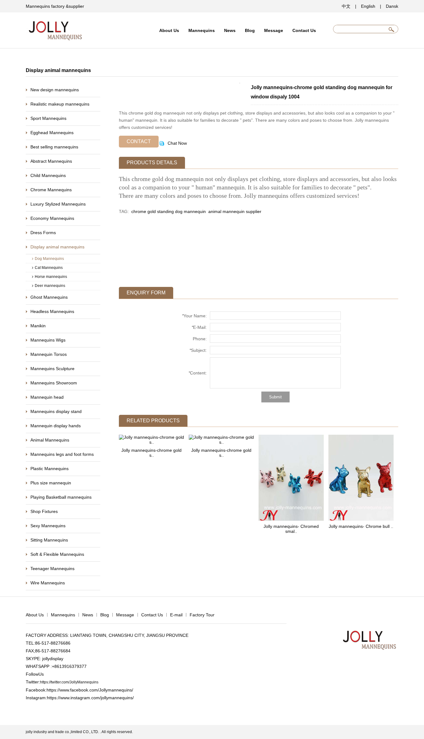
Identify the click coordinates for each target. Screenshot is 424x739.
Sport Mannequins (48, 118)
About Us (169, 30)
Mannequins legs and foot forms (62, 454)
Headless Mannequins (52, 311)
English (368, 6)
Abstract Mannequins (51, 161)
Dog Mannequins (49, 258)
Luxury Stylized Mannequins (58, 204)
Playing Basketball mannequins (61, 497)
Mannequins (201, 30)
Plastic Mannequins (49, 468)
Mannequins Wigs (47, 340)
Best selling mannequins (54, 146)
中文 (346, 6)
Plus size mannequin (50, 482)
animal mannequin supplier (234, 211)
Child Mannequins (48, 175)
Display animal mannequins (57, 246)
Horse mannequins (51, 276)
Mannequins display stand (56, 411)
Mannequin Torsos (48, 354)
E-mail (176, 614)
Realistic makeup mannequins (59, 104)
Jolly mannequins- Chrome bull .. (361, 526)
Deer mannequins (50, 285)
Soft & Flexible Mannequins (57, 554)
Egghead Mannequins (52, 132)
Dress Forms (43, 232)
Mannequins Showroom (53, 382)
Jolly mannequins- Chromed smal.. (291, 529)
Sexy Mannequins (47, 525)
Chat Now (176, 143)
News (230, 30)
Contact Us (304, 30)
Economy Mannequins (52, 218)
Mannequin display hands (55, 425)
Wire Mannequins (47, 582)
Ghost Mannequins (49, 297)
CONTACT (139, 141)
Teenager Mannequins (52, 568)
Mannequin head (47, 397)
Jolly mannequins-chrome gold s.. (151, 453)
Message (273, 30)
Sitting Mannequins (49, 539)
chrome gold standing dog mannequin (168, 211)
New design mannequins (54, 89)
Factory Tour (202, 614)
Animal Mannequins (49, 440)
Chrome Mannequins (51, 189)
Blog (250, 30)
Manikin (38, 325)
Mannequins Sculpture (52, 368)
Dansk (392, 6)
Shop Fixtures (44, 511)
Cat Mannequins (49, 267)
